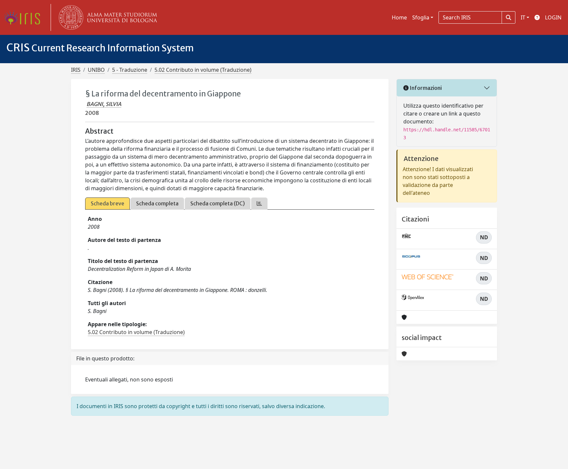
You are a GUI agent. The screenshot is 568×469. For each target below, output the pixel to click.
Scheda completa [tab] (157, 203)
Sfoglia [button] (420, 17)
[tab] (259, 203)
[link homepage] (24, 17)
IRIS (76, 69)
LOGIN (553, 17)
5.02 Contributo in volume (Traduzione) (202, 69)
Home (399, 17)
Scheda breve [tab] (107, 203)
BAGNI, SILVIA (103, 104)
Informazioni (425, 88)
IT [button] (523, 17)
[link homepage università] (106, 17)
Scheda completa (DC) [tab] (217, 203)
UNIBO (96, 69)
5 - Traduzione (129, 69)
